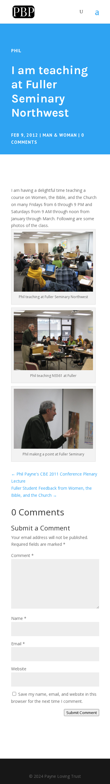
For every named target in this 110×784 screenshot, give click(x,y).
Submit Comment (81, 712)
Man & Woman (60, 135)
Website (18, 669)
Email (18, 643)
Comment (22, 555)
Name (18, 618)
